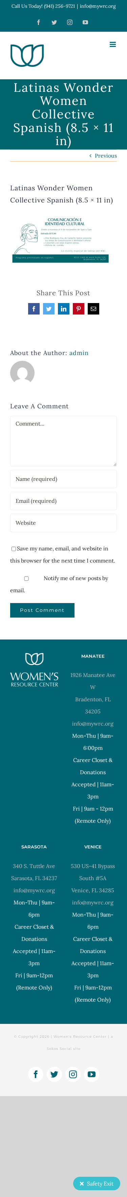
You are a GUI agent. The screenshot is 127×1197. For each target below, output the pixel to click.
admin (79, 353)
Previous (106, 155)
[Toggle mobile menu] (113, 44)
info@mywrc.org (98, 6)
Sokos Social (59, 1048)
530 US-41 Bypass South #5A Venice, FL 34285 (93, 878)
